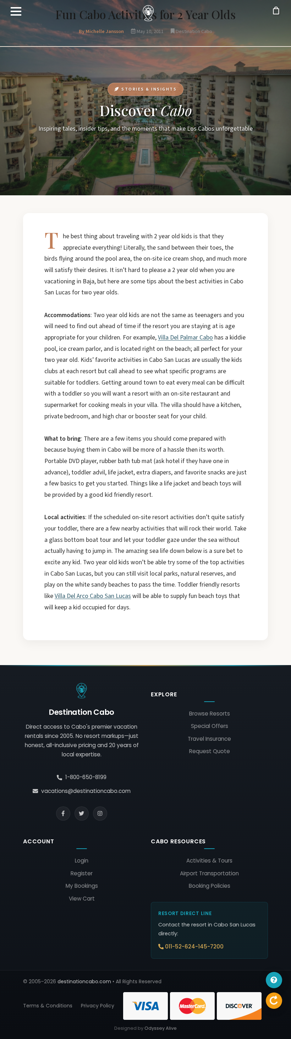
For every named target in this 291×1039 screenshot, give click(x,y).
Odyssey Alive (160, 1028)
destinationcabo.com (84, 981)
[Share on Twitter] (82, 813)
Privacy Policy (97, 1005)
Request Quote (209, 751)
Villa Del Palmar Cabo (185, 337)
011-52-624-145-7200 (194, 946)
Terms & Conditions (47, 1005)
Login (81, 860)
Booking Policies (209, 886)
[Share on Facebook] (63, 813)
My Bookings (82, 886)
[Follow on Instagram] (100, 813)
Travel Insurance (209, 738)
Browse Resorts (209, 713)
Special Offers (209, 726)
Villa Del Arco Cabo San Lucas (93, 596)
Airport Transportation (209, 873)
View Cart (82, 898)
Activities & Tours (209, 860)
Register (82, 873)
